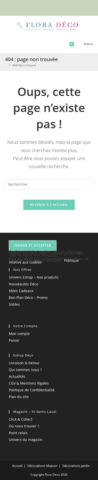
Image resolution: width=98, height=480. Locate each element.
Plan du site (19, 396)
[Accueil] (6, 65)
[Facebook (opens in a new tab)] (41, 7)
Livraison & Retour (24, 363)
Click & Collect (20, 419)
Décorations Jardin (76, 465)
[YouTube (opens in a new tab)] (58, 7)
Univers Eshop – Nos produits (34, 277)
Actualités (17, 376)
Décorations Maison (42, 465)
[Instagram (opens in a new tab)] (53, 7)
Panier (14, 340)
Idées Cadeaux (21, 290)
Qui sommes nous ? (25, 369)
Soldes (14, 304)
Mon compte (19, 333)
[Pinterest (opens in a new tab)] (47, 7)
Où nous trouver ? (24, 426)
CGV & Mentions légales (29, 383)
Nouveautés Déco (23, 284)
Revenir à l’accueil (49, 204)
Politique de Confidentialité (32, 390)
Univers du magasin (25, 439)
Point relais (18, 432)
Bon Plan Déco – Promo (28, 297)
